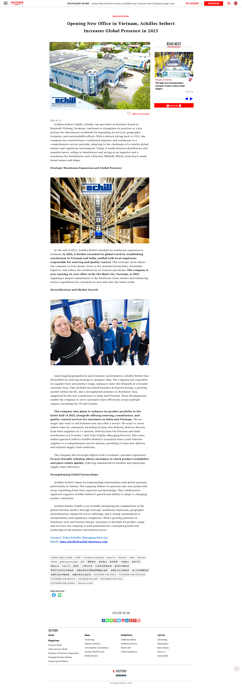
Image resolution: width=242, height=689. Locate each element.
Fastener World (55, 645)
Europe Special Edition (58, 661)
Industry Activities (92, 643)
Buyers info (126, 647)
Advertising (162, 639)
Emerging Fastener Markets (60, 657)
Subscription (162, 643)
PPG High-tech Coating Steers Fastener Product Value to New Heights (170, 86)
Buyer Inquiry (163, 647)
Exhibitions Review (129, 643)
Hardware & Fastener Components (63, 653)
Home (51, 635)
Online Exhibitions (129, 651)
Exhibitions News (128, 639)
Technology (90, 639)
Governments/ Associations (96, 647)
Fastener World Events (94, 651)
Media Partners (91, 655)
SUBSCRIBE (213, 3)
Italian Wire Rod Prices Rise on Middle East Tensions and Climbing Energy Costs (133, 3)
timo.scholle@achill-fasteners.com (84, 541)
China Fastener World (57, 649)
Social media (162, 655)
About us (161, 651)
